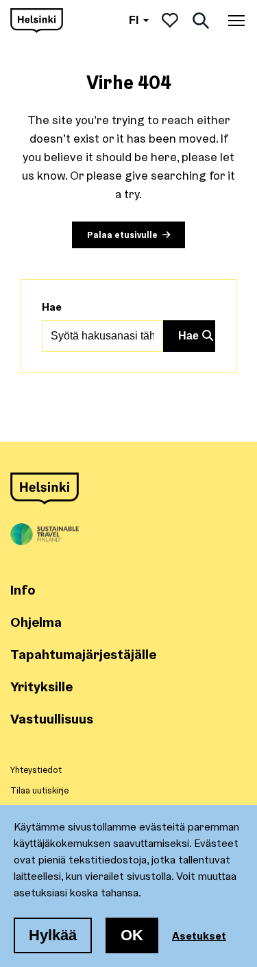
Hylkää (53, 935)
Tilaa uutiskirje (39, 790)
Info (23, 589)
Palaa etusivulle (122, 234)
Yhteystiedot (36, 769)
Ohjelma (36, 621)
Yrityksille (41, 686)
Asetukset (199, 935)
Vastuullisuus (51, 718)
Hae (52, 306)
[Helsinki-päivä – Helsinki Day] (36, 20)
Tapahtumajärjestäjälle (83, 653)
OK (132, 935)
